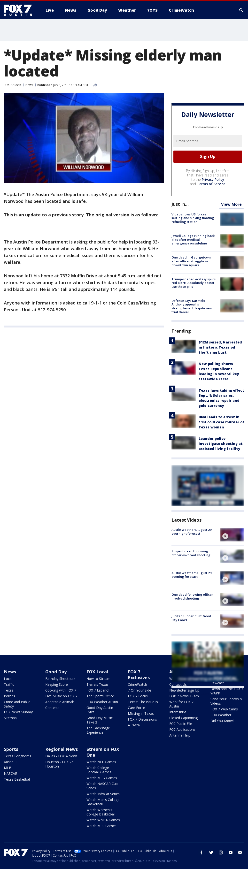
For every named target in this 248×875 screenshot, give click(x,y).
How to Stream (98, 678)
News (29, 85)
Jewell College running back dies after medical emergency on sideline (193, 239)
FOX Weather (220, 715)
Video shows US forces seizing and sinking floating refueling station (192, 218)
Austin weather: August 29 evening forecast (191, 575)
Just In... (180, 204)
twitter (211, 852)
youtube (230, 852)
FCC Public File (180, 723)
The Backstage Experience (98, 730)
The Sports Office (100, 696)
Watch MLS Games (101, 825)
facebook (201, 852)
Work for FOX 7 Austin (181, 704)
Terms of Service (211, 184)
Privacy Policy (213, 179)
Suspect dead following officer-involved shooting (190, 553)
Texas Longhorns (17, 756)
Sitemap (10, 717)
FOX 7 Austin (12, 85)
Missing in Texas (141, 713)
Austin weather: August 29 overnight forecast (191, 531)
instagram (221, 852)
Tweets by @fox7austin (192, 694)
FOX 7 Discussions (142, 719)
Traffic (9, 684)
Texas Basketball (17, 779)
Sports (11, 749)
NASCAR (10, 773)
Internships (177, 712)
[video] (232, 534)
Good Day (56, 672)
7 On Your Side (139, 690)
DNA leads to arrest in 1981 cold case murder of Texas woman (221, 422)
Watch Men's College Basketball (102, 801)
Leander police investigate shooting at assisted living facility (221, 443)
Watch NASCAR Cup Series (102, 785)
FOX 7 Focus (138, 696)
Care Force (136, 707)
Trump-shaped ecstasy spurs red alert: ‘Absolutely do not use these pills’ (193, 283)
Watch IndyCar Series (103, 793)
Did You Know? (222, 720)
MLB (7, 767)
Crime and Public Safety (17, 704)
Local (8, 678)
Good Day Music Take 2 (99, 719)
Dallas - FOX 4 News (61, 756)
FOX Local (97, 672)
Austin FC (11, 762)
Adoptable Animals (60, 702)
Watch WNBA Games (103, 820)
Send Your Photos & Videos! (226, 701)
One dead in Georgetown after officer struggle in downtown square (191, 261)
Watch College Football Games (98, 769)
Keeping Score (56, 684)
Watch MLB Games (101, 778)
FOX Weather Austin (102, 702)
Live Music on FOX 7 (61, 696)
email (240, 852)
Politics (9, 696)
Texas (8, 690)
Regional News (61, 749)
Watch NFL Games (101, 762)
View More (231, 204)
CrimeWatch (137, 684)
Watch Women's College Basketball (100, 811)
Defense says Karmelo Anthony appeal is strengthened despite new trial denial (191, 306)
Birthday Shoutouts (60, 678)
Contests (52, 707)
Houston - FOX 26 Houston (59, 764)
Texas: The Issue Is (143, 702)
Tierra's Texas (97, 684)
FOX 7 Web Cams (224, 709)
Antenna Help (179, 735)
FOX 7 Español (97, 690)
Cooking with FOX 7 (60, 690)
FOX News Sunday (18, 712)
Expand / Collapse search (241, 10)
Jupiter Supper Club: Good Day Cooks (191, 618)
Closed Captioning (183, 717)
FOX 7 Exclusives (139, 674)
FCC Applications (182, 729)
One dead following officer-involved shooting (192, 596)
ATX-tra (134, 725)
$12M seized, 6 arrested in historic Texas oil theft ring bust (220, 347)
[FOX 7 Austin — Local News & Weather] (20, 10)
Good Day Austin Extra (99, 709)
